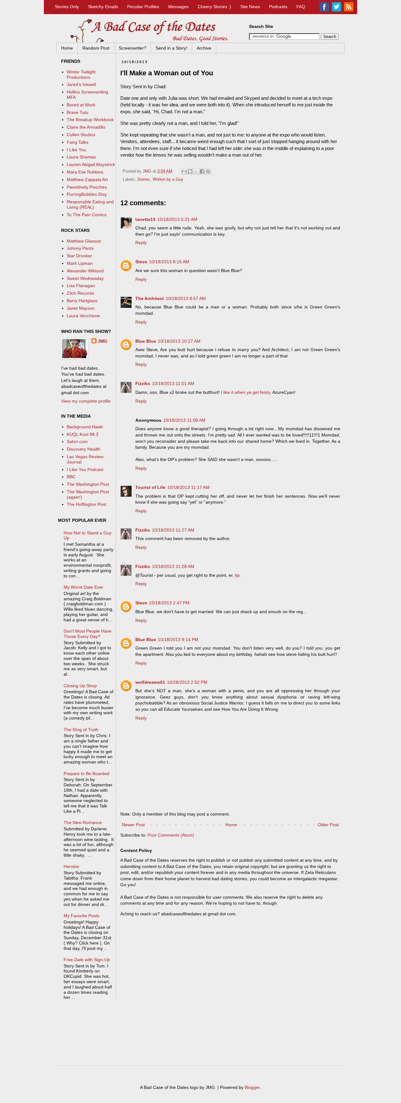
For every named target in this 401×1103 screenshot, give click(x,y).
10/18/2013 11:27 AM (173, 530)
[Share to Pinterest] (208, 171)
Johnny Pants (80, 248)
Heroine (71, 866)
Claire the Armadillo (86, 127)
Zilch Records (80, 293)
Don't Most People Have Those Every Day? (88, 634)
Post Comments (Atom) (171, 835)
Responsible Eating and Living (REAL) (90, 204)
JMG (102, 341)
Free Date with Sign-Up (87, 959)
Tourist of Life (150, 487)
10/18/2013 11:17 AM (188, 487)
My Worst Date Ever (83, 587)
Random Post (95, 48)
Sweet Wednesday (85, 278)
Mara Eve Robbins (85, 171)
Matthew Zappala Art (87, 179)
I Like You (76, 149)
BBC (71, 476)
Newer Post (133, 824)
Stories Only (67, 6)
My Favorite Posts (81, 915)
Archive (204, 48)
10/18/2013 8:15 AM (169, 261)
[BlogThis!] (190, 171)
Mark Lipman (80, 263)
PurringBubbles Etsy (87, 194)
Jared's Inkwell (81, 84)
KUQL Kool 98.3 (82, 434)
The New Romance (83, 822)
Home (67, 48)
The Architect (149, 298)
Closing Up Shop (80, 685)
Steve (141, 261)
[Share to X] (196, 171)
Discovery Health (83, 449)
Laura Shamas (81, 156)
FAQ (300, 6)
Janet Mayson (81, 308)
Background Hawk (85, 426)
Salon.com (77, 441)
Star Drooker (79, 255)
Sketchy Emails (103, 6)
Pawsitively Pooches (87, 187)
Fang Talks (77, 142)
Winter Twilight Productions (81, 74)
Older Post (328, 824)
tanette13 (145, 219)
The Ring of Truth (81, 729)
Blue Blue (145, 341)
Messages (178, 6)
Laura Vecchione (83, 315)
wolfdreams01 (150, 682)
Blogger (252, 1087)
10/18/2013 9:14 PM (178, 639)
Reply (141, 242)
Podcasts (278, 6)
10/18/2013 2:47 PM (169, 602)
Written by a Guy (168, 179)
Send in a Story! (171, 48)
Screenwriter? (132, 48)
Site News (250, 6)
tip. (238, 575)
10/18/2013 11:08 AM (184, 420)
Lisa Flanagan (81, 285)
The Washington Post (88, 484)
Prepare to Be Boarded (86, 773)
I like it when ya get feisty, (246, 392)
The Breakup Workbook (90, 119)
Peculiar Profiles (143, 6)
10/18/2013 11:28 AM (173, 566)
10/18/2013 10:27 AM (179, 341)
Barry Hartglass (82, 300)
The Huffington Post (86, 504)
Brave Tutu (77, 112)
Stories (143, 179)
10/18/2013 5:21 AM (177, 219)
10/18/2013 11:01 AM (173, 383)
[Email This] (184, 171)
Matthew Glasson (84, 241)
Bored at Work (81, 104)
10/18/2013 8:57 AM (186, 298)
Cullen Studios (81, 134)
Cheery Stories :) (214, 6)
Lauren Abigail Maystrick (91, 164)
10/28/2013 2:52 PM (187, 682)
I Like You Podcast (85, 469)
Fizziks (142, 383)
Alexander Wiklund (85, 270)
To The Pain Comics (87, 214)
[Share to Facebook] (202, 171)
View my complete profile (86, 401)
